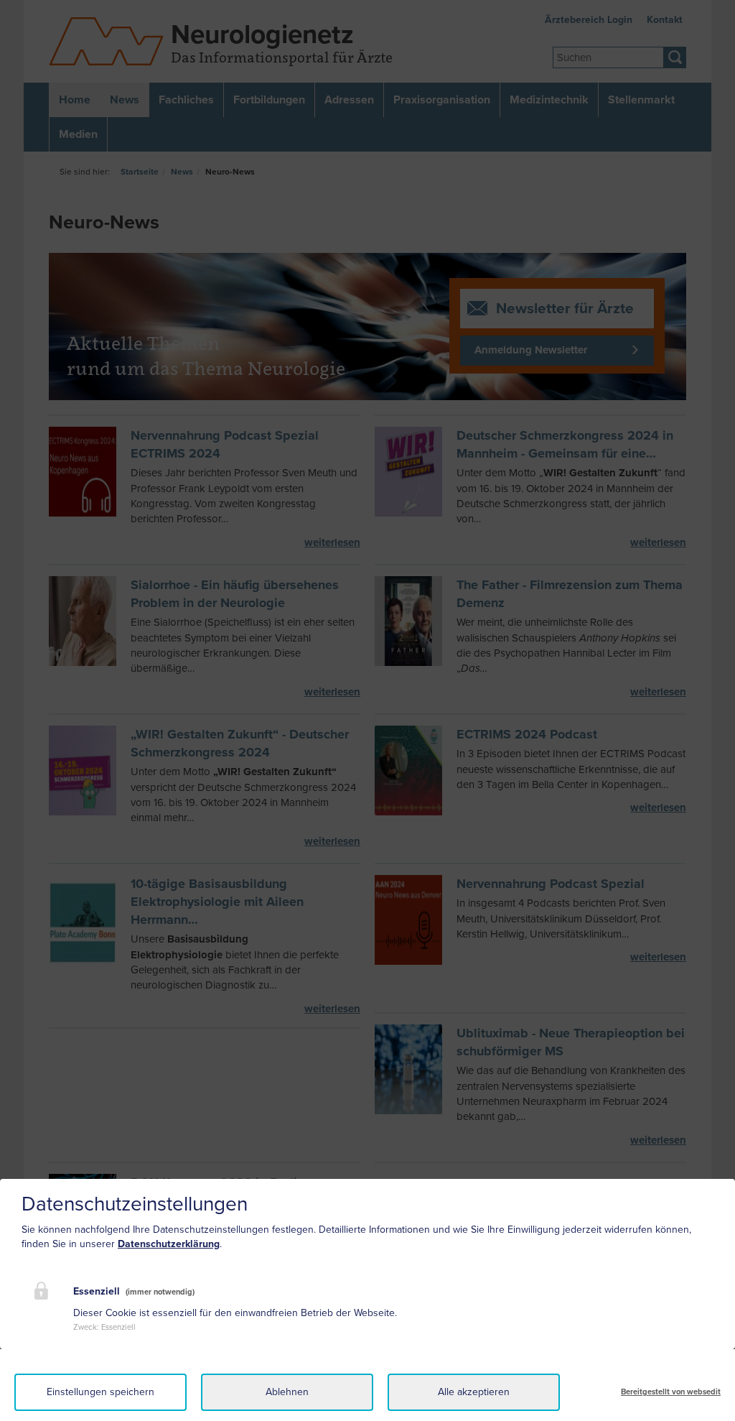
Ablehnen (287, 1392)
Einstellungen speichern (100, 1392)
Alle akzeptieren (474, 1392)
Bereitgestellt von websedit (671, 1392)
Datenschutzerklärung (169, 1244)
